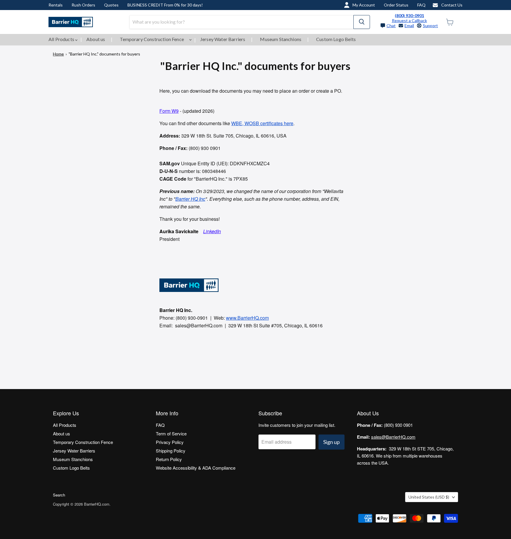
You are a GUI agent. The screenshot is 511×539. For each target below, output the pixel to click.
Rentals (55, 4)
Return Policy (169, 459)
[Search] (362, 22)
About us (95, 39)
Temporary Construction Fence (152, 39)
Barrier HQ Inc (190, 198)
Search (59, 495)
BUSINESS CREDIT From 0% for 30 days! (165, 4)
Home (58, 53)
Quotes (111, 4)
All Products (61, 39)
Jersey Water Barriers (222, 39)
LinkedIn (212, 231)
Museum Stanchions (280, 39)
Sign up (331, 442)
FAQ (421, 4)
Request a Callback (409, 20)
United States (428, 496)
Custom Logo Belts (336, 39)
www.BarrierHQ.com (247, 317)
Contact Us (452, 4)
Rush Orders (83, 4)
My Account (363, 4)
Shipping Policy (170, 450)
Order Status (396, 4)
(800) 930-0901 (409, 15)
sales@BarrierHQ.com (393, 437)
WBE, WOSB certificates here (262, 123)
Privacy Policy (170, 442)
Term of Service (171, 433)
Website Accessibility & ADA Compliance (195, 468)
